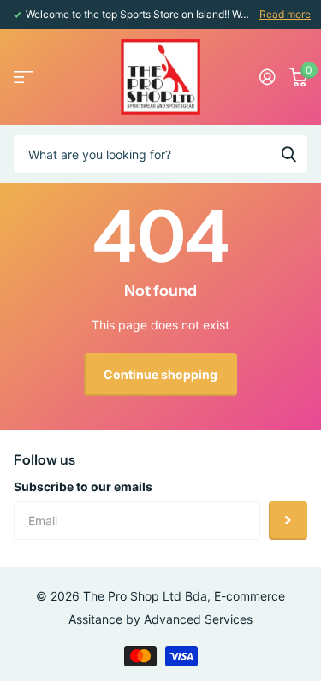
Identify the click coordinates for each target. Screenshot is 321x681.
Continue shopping (160, 374)
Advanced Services (198, 619)
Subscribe (288, 520)
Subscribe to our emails (83, 486)
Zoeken (288, 154)
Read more (285, 14)
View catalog (23, 77)
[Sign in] (267, 77)
